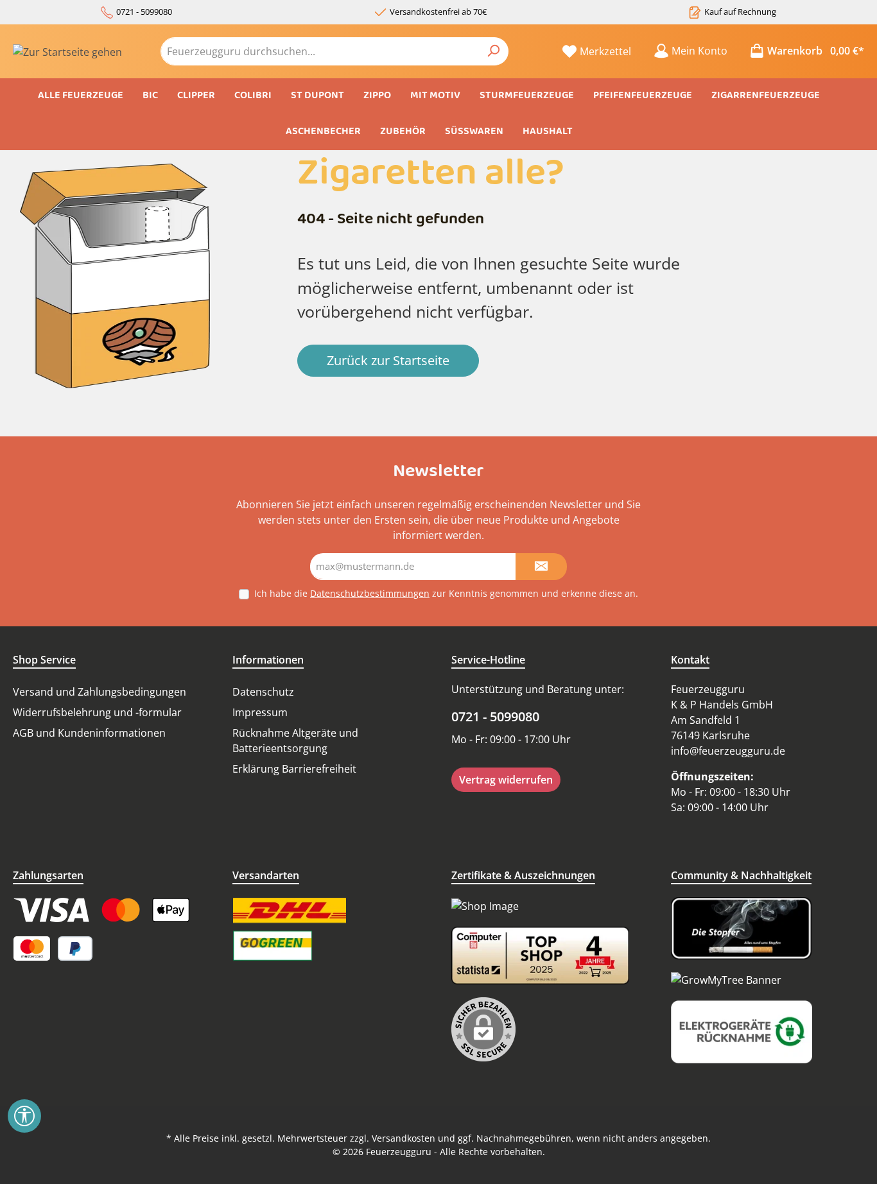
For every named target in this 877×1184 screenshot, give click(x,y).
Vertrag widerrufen (506, 780)
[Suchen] (493, 51)
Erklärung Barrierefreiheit (294, 769)
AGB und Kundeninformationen (89, 733)
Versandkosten (403, 1138)
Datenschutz (263, 692)
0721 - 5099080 (144, 11)
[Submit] (541, 567)
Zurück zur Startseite (388, 360)
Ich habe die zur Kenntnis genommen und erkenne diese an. (446, 593)
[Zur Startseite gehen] (67, 51)
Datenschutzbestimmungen (370, 593)
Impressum (260, 712)
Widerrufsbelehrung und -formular (97, 712)
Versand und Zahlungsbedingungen (99, 692)
